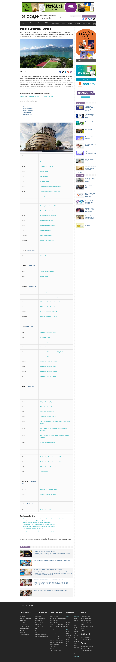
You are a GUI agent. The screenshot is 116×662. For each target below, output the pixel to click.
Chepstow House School (46, 166)
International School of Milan (48, 332)
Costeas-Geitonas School (47, 271)
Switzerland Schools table (28, 116)
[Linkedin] (89, 19)
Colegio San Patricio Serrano (47, 406)
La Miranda (43, 392)
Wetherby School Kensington (48, 210)
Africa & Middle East (33, 96)
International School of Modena (48, 371)
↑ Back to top (28, 156)
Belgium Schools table (28, 106)
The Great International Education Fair (44, 551)
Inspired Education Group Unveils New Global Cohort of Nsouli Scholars (39, 524)
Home (23, 23)
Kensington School (45, 447)
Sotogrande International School (49, 466)
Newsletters (86, 23)
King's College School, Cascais (48, 292)
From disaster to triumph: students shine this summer (48, 580)
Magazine (77, 23)
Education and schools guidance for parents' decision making (50, 590)
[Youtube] (86, 19)
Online (51, 96)
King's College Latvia (45, 509)
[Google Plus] (83, 19)
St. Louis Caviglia (44, 342)
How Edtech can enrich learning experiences (33, 530)
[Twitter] (94, 19)
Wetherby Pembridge (45, 230)
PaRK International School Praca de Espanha (52, 302)
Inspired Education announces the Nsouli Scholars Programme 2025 (38, 531)
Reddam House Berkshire (47, 240)
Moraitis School (44, 276)
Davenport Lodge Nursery (47, 161)
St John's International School (48, 255)
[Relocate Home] (29, 17)
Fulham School (44, 176)
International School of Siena (48, 376)
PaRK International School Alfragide (49, 297)
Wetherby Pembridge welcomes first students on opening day (37, 522)
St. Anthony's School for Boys (48, 201)
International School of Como (48, 356)
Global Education (46, 23)
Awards (70, 23)
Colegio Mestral (44, 471)
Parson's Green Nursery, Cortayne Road (50, 186)
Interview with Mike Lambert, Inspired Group (33, 528)
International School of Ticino (48, 494)
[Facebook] (91, 19)
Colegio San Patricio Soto (47, 411)
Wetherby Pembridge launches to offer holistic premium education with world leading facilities (44, 518)
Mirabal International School (47, 442)
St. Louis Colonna (45, 337)
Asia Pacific (44, 96)
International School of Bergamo (48, 361)
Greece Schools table (28, 108)
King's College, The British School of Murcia (52, 461)
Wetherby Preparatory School (48, 215)
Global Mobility (30, 23)
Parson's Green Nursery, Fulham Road (50, 191)
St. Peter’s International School (48, 311)
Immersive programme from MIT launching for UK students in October (38, 520)
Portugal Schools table (28, 110)
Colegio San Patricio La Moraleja (48, 416)
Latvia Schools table (27, 118)
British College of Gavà (46, 397)
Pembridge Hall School (46, 196)
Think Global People (95, 23)
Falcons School (44, 171)
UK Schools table (27, 105)
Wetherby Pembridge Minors (47, 225)
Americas (23, 96)
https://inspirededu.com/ (28, 88)
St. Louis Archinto (45, 347)
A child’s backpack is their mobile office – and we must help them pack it (39, 526)
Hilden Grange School (46, 235)
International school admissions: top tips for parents (48, 569)
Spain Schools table (27, 114)
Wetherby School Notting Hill (48, 206)
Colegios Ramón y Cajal (46, 402)
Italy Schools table (27, 112)
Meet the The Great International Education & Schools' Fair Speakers (52, 560)
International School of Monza (48, 366)
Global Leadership (38, 23)
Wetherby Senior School (46, 220)
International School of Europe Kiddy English (52, 352)
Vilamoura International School (48, 316)
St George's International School (48, 489)
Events (63, 23)
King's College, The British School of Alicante (52, 456)
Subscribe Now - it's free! (89, 16)
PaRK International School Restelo (49, 306)
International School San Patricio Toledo (51, 452)
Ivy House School (44, 181)
